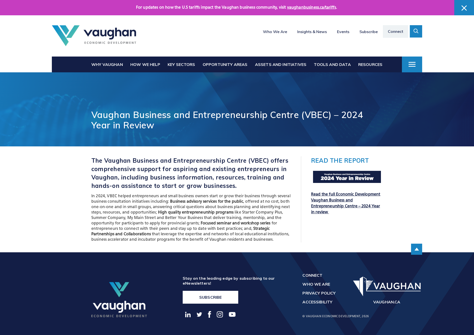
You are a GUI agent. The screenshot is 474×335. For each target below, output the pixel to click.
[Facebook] (209, 314)
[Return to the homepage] (94, 35)
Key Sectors (181, 64)
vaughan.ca (386, 302)
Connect (395, 31)
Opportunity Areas (225, 64)
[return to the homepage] (119, 299)
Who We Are (275, 31)
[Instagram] (220, 314)
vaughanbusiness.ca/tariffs (311, 8)
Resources (370, 64)
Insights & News (312, 31)
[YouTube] (232, 314)
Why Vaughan (107, 64)
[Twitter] (199, 314)
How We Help (145, 64)
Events (343, 31)
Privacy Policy (319, 293)
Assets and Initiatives (281, 64)
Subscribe (368, 31)
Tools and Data (332, 64)
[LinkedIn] (188, 314)
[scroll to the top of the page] (416, 249)
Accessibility (317, 302)
